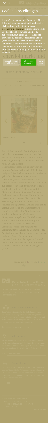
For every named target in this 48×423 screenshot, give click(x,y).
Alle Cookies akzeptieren (28, 62)
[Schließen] (24, 3)
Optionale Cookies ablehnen (11, 62)
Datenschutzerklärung (13, 29)
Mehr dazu (41, 62)
